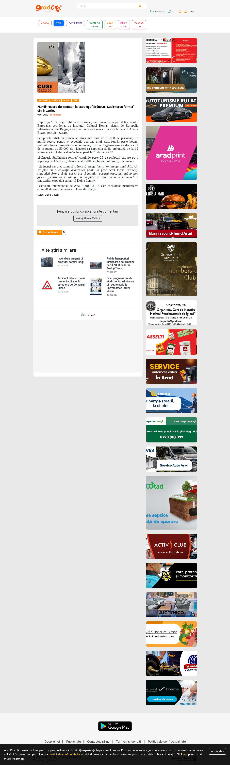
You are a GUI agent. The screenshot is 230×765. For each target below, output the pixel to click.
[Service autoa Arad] (171, 459)
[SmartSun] (171, 400)
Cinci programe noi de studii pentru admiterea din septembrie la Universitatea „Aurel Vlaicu (120, 285)
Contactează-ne (98, 741)
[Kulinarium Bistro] (171, 634)
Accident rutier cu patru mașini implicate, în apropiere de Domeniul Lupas (71, 283)
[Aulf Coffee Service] (171, 371)
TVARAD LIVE (139, 25)
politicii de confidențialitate (65, 754)
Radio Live (123, 25)
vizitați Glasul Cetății (88, 218)
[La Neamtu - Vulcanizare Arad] (171, 663)
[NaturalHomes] (171, 80)
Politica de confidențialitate (167, 741)
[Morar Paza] (171, 575)
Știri (59, 23)
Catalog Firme (94, 25)
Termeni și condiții (128, 741)
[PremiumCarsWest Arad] (171, 109)
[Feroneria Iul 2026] (171, 50)
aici (185, 754)
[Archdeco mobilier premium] (171, 604)
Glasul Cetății (52, 194)
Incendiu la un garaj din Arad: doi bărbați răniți (71, 260)
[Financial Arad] (171, 692)
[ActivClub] (171, 546)
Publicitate (73, 741)
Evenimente (75, 23)
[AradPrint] (171, 153)
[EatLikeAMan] (171, 196)
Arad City (110, 25)
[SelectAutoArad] (171, 225)
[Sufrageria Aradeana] (171, 269)
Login (190, 11)
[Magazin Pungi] (171, 429)
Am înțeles (217, 751)
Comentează (50, 232)
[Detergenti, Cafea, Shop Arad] (171, 342)
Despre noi (52, 741)
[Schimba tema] (180, 11)
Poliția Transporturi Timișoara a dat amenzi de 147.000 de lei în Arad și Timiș (120, 263)
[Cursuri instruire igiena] (171, 312)
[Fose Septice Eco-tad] (171, 503)
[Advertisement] (88, 346)
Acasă (45, 23)
